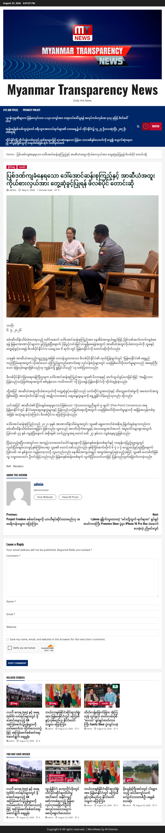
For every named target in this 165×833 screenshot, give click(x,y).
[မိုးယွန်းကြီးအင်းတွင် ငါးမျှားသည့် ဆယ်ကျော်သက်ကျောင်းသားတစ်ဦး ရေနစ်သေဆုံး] (141, 772)
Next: (121, 521)
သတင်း (22, 167)
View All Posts (70, 497)
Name (11, 601)
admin (12, 190)
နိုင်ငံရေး (11, 167)
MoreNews (94, 829)
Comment (13, 555)
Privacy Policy (31, 110)
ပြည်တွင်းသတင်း (56, 780)
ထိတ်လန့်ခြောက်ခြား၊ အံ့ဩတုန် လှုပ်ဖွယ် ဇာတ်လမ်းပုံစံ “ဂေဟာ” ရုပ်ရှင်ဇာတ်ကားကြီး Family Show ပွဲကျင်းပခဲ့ (101, 718)
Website (11, 627)
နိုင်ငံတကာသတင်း (56, 775)
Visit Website (45, 497)
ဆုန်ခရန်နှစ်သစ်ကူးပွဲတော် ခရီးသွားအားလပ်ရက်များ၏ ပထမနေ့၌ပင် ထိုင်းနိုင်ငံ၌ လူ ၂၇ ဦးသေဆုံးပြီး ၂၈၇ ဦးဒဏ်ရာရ (66, 130)
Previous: (43, 519)
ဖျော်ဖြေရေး (93, 703)
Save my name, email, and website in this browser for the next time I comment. (57, 639)
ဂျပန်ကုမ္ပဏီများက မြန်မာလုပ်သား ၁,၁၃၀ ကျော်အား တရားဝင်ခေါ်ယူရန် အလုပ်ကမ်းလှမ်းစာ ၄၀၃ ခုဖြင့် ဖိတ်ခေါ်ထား (67, 119)
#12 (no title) (10, 110)
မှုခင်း (70, 780)
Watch (155, 126)
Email (10, 614)
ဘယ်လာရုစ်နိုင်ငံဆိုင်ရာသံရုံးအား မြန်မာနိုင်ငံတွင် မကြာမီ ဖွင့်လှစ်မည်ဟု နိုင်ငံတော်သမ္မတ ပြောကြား (62, 718)
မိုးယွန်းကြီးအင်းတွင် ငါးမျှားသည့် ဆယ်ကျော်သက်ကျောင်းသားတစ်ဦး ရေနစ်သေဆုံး (140, 794)
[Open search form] (138, 126)
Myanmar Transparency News (82, 88)
